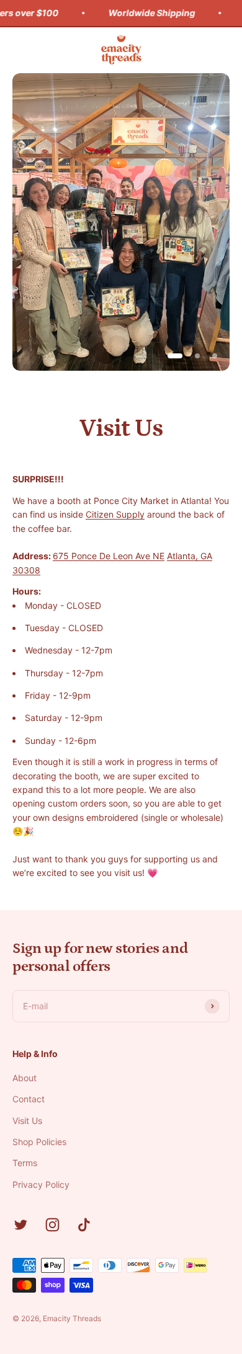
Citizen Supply (115, 514)
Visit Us (27, 1120)
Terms (24, 1162)
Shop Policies (39, 1141)
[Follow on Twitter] (20, 1224)
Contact (28, 1099)
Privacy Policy (40, 1184)
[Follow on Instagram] (52, 1224)
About (24, 1078)
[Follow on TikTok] (84, 1224)
